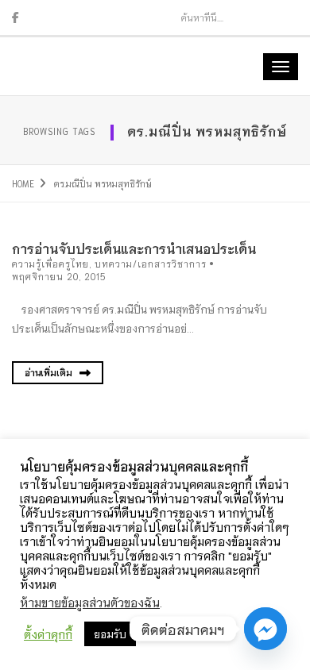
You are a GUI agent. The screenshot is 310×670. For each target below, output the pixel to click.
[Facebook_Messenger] (265, 628)
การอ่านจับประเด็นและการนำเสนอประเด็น (134, 248)
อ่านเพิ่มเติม (50, 372)
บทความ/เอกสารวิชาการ (151, 263)
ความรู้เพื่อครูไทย (50, 263)
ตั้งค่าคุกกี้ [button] (48, 634)
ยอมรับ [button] (110, 634)
